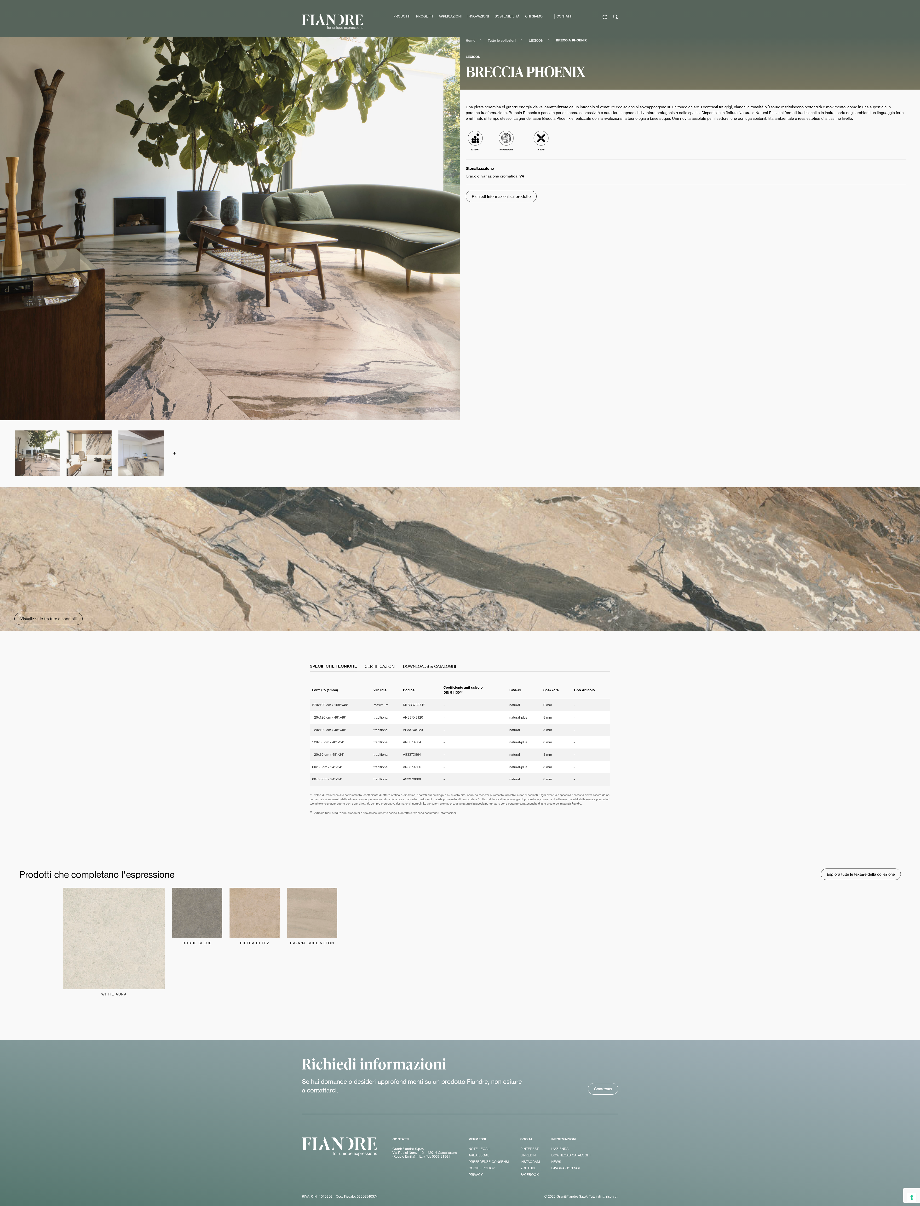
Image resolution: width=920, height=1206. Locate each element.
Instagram (530, 1162)
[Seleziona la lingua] (605, 16)
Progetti (424, 16)
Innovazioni (478, 16)
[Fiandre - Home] (339, 1146)
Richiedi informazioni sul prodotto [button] (501, 196)
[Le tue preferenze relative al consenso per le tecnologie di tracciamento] (911, 1197)
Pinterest (529, 1149)
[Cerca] (615, 16)
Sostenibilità (507, 16)
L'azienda (560, 1149)
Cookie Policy (482, 1168)
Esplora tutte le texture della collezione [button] (861, 874)
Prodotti (401, 16)
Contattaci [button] (603, 1088)
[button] (37, 453)
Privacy (476, 1175)
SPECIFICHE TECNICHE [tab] (333, 666)
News (556, 1162)
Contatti (564, 16)
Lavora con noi (565, 1168)
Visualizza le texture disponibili (48, 618)
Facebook (529, 1175)
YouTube (528, 1168)
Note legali (479, 1149)
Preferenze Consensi (489, 1162)
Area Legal (479, 1155)
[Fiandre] (332, 21)
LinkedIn (528, 1155)
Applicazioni (450, 16)
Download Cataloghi (571, 1155)
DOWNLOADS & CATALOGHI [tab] (429, 666)
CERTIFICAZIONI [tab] (380, 666)
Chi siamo (534, 16)
